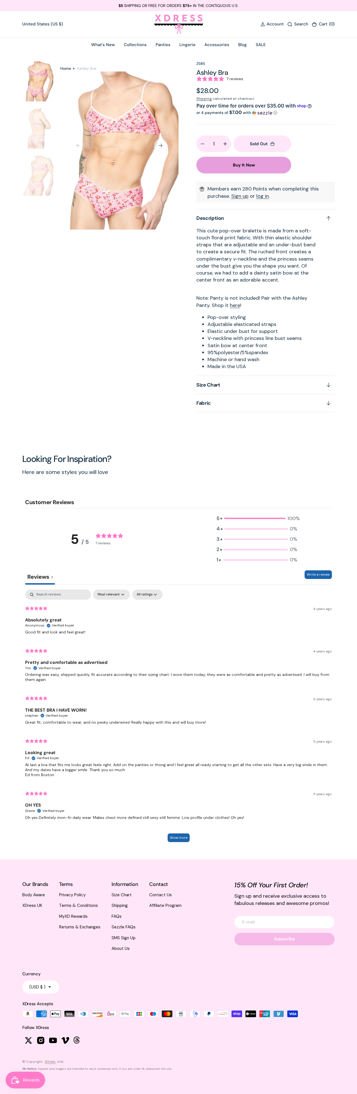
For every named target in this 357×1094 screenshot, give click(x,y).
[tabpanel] (178, 718)
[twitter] (28, 1040)
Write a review (318, 574)
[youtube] (53, 1040)
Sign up (240, 196)
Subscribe (284, 939)
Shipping (204, 98)
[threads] (77, 1040)
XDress (50, 1061)
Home (65, 68)
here (235, 305)
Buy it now (244, 165)
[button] (272, 24)
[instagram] (41, 1040)
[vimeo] (65, 1040)
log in (262, 196)
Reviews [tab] (40, 576)
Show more (178, 837)
